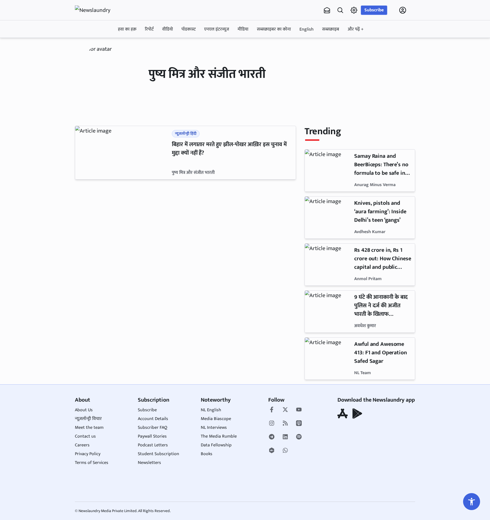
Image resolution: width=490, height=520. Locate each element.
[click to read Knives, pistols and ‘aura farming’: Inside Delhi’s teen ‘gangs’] (328, 217)
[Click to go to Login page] (402, 10)
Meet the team (89, 427)
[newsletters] (327, 10)
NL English (211, 410)
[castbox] (271, 450)
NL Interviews (214, 427)
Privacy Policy (87, 454)
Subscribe (374, 10)
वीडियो (167, 29)
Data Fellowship (216, 445)
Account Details (153, 419)
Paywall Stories (152, 436)
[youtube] (299, 410)
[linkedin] (285, 437)
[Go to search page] (340, 10)
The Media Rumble (219, 436)
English (306, 29)
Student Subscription (158, 454)
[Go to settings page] (471, 501)
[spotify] (299, 437)
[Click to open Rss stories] (285, 423)
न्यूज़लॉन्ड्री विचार (88, 419)
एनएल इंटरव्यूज (216, 29)
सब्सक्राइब (330, 29)
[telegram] (271, 437)
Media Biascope (216, 419)
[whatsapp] (285, 450)
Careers (82, 445)
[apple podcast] (299, 423)
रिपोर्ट (149, 29)
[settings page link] (353, 10)
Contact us (85, 436)
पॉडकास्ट (188, 29)
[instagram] (271, 423)
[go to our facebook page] (271, 410)
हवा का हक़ (127, 29)
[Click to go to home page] (97, 10)
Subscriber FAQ (152, 427)
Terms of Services (91, 462)
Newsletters (149, 462)
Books (206, 454)
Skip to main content (102, 46)
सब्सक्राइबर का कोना (274, 29)
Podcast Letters (153, 445)
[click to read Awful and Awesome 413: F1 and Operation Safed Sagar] (328, 359)
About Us (84, 410)
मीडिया (243, 29)
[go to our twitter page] (285, 410)
